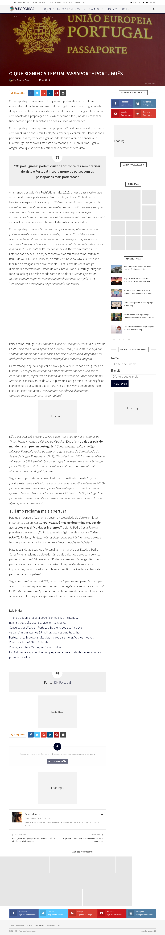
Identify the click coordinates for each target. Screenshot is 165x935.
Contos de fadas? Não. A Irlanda (28, 642)
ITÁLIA (65, 2)
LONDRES (77, 2)
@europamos (87, 851)
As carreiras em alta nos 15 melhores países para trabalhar (44, 632)
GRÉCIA (84, 2)
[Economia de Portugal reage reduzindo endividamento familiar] (116, 317)
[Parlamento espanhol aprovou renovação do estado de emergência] (116, 269)
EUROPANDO (46, 9)
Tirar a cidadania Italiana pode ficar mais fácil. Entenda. (43, 618)
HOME (35, 2)
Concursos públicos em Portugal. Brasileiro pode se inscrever (46, 627)
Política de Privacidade (35, 926)
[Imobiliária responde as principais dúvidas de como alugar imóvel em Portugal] (116, 329)
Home (11, 926)
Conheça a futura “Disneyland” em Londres (35, 647)
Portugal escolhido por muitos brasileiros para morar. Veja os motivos (51, 637)
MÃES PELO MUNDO (68, 9)
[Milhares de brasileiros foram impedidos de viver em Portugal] (116, 293)
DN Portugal (62, 682)
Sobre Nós (20, 926)
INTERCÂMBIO (91, 9)
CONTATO (126, 9)
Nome (115, 358)
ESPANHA (58, 2)
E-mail (115, 371)
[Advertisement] (57, 316)
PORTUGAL (42, 2)
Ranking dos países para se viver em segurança (37, 623)
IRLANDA (50, 2)
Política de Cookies (53, 926)
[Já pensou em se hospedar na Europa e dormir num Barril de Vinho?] (116, 281)
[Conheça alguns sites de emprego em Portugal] (116, 305)
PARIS (70, 2)
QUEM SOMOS (110, 9)
